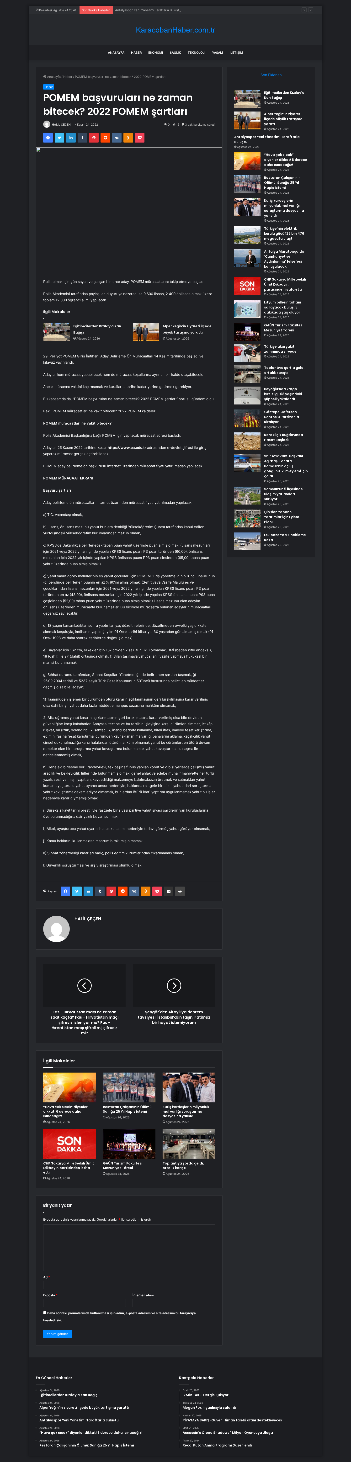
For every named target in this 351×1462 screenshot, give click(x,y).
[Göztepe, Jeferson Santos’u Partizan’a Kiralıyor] (247, 418)
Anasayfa (116, 52)
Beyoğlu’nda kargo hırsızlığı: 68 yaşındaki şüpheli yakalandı (283, 394)
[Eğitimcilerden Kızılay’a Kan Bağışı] (56, 332)
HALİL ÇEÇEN (61, 124)
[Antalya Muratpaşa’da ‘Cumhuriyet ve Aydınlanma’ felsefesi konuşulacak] (247, 258)
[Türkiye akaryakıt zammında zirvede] (247, 353)
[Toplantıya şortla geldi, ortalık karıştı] (189, 1144)
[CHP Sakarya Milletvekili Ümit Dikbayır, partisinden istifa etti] (69, 1144)
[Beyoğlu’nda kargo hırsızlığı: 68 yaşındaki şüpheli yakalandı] (247, 395)
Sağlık (175, 52)
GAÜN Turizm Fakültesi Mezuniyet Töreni (122, 1165)
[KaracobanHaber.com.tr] (175, 30)
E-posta (50, 1295)
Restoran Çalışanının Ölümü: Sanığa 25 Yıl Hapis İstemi (128, 1109)
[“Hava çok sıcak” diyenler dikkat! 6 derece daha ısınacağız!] (69, 1087)
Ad (46, 1277)
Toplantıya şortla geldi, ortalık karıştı (183, 1165)
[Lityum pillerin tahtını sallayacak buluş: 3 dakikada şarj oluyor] (247, 309)
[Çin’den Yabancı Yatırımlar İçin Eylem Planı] (247, 518)
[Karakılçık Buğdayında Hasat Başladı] (247, 441)
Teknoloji (196, 52)
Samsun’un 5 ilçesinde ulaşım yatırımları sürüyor (283, 494)
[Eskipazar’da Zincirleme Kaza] (247, 541)
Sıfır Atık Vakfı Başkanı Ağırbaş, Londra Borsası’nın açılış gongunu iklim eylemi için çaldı (286, 466)
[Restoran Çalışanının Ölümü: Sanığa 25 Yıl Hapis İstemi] (129, 1087)
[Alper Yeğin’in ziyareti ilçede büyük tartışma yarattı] (146, 332)
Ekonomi (155, 52)
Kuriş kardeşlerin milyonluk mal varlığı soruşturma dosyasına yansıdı (186, 1111)
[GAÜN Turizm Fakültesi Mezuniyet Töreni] (129, 1144)
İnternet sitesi (143, 1295)
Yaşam (217, 52)
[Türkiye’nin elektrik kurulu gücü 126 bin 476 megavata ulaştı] (247, 235)
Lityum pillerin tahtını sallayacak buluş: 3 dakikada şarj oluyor (282, 307)
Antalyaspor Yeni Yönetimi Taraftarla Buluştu (148, 10)
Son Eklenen (271, 75)
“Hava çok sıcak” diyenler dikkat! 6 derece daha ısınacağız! (65, 1111)
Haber (136, 52)
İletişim (236, 52)
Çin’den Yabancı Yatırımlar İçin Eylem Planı (281, 517)
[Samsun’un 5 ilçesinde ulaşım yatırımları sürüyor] (247, 496)
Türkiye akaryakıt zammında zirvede (280, 349)
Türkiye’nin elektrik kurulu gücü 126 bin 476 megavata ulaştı (284, 233)
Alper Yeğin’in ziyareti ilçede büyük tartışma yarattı (283, 119)
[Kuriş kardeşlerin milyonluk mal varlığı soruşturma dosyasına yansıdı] (189, 1087)
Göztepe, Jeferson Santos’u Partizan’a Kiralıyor (281, 416)
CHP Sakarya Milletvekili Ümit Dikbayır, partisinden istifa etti (68, 1168)
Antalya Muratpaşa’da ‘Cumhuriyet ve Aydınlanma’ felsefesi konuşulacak (284, 259)
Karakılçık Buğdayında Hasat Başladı (283, 437)
